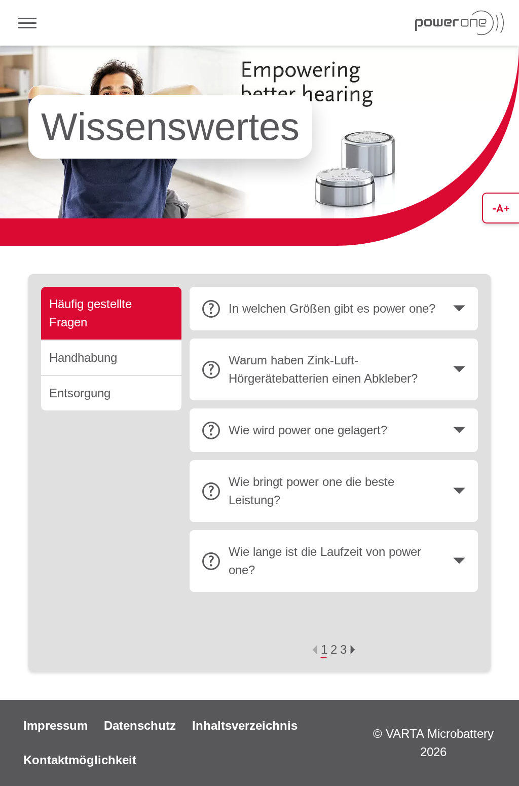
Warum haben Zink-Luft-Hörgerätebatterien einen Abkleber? (323, 369)
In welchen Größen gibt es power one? (332, 308)
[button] (324, 650)
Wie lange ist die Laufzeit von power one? (325, 561)
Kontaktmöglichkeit (79, 760)
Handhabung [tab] (83, 357)
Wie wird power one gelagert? (308, 430)
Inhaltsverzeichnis (245, 725)
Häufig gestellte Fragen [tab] (90, 313)
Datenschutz (140, 725)
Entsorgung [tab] (79, 393)
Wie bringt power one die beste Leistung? (311, 491)
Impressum (55, 725)
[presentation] (314, 649)
